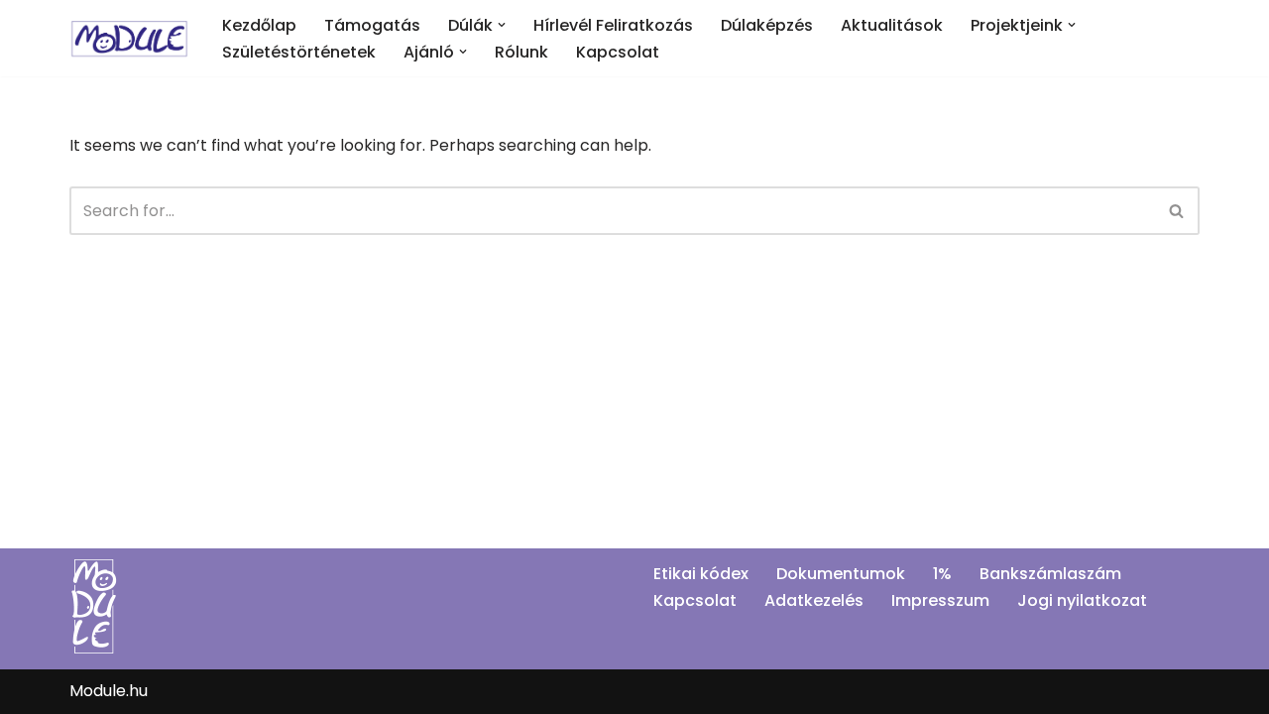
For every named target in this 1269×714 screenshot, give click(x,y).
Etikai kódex (701, 573)
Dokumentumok (840, 573)
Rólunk (521, 52)
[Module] (128, 38)
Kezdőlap (259, 25)
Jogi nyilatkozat (1082, 600)
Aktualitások (892, 25)
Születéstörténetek (299, 52)
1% (942, 573)
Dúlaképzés (767, 25)
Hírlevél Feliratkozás (613, 25)
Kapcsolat (617, 52)
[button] (502, 25)
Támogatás (372, 25)
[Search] (1177, 210)
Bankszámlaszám (1050, 573)
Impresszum (940, 600)
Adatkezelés (814, 600)
